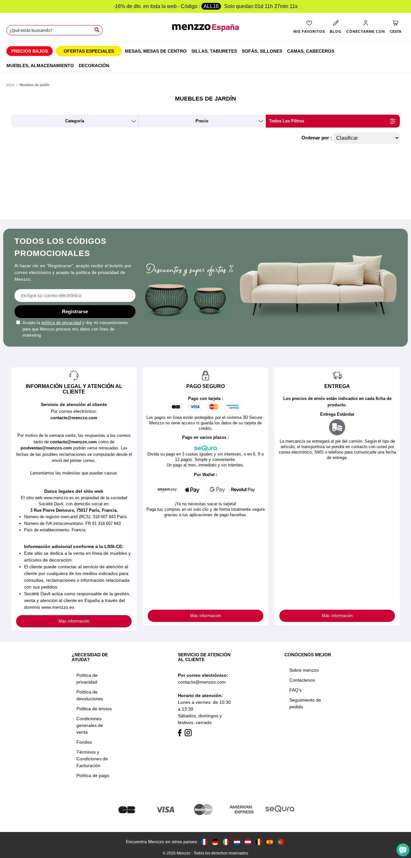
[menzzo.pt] (280, 841)
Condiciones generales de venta (89, 725)
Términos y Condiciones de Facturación (92, 758)
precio (202, 121)
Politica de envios (94, 708)
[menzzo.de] (215, 841)
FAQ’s (295, 690)
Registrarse (75, 311)
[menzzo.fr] (204, 841)
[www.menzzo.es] (270, 841)
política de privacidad (61, 322)
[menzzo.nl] (237, 841)
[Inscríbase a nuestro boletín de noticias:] (75, 295)
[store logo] (205, 31)
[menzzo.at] (248, 841)
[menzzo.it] (226, 841)
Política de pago (92, 775)
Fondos (84, 742)
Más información (73, 621)
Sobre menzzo (304, 670)
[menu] (205, 57)
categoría (74, 121)
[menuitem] (29, 51)
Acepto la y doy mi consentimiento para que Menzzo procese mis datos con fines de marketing (75, 329)
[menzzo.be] (259, 841)
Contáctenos (302, 680)
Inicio (10, 85)
